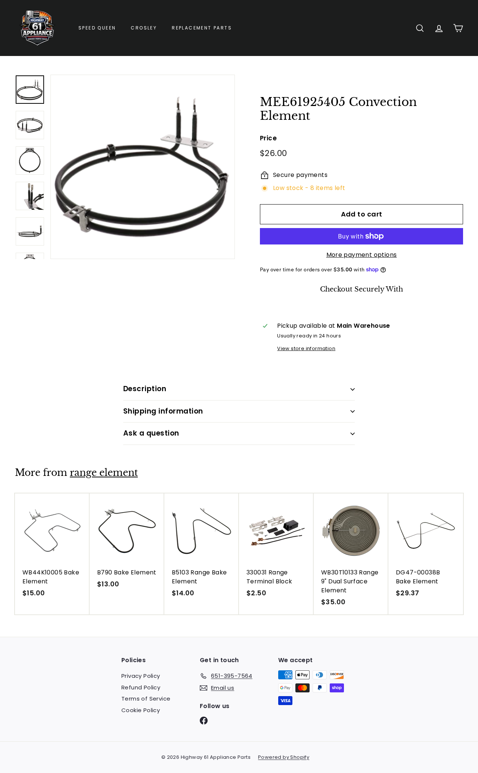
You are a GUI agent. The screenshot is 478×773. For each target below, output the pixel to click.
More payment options (361, 254)
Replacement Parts (202, 28)
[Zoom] (143, 167)
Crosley (144, 28)
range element (104, 473)
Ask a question (151, 433)
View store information (306, 348)
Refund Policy (140, 687)
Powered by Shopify (283, 757)
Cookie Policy (140, 710)
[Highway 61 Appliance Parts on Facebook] (204, 720)
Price (268, 138)
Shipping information (163, 411)
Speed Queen (97, 28)
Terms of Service (145, 698)
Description (144, 389)
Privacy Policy (140, 676)
